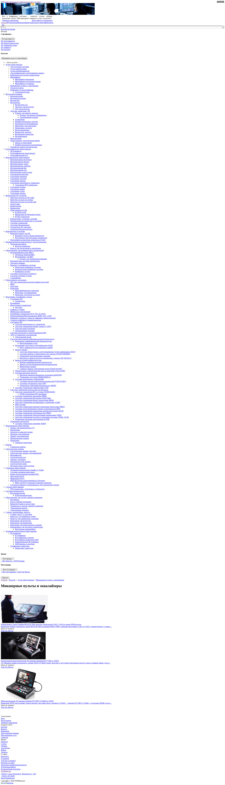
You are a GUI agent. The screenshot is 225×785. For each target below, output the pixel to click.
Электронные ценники (19, 510)
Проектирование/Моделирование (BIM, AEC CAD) (31, 316)
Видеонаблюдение (17, 493)
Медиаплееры (15, 138)
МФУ (12, 284)
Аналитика (5, 748)
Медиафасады (15, 455)
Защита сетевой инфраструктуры (28, 360)
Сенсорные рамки (17, 189)
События (41, 23)
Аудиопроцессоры (22, 92)
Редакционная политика (10, 769)
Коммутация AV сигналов (16, 196)
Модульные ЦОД (17, 476)
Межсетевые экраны (28, 367)
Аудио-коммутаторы (18, 69)
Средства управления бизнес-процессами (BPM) (34, 400)
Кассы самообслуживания (20, 502)
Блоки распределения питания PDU (24, 474)
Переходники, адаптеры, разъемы (23, 219)
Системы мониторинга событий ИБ (29, 379)
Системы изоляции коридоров (22, 472)
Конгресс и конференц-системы (23, 265)
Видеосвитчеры (16, 96)
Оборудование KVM (18, 210)
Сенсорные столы (17, 191)
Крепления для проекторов (21, 523)
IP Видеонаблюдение (23, 495)
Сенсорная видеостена (19, 174)
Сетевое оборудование (15, 487)
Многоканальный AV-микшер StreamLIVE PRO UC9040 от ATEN (27, 701)
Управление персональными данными (35, 356)
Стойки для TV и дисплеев (21, 514)
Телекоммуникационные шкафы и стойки (27, 470)
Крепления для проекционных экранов (26, 525)
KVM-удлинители (22, 217)
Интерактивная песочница (21, 160)
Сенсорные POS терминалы (26, 185)
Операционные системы (25, 331)
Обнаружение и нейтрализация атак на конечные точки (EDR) (40, 371)
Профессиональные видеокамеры (28, 145)
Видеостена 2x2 (21, 105)
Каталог (35, 23)
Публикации (12, 23)
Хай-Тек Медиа (23, 572)
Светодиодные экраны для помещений (25, 453)
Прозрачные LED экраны (20, 462)
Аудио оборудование (14, 65)
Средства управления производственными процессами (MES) (40, 407)
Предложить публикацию (42, 20)
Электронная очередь (18, 508)
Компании (21, 23)
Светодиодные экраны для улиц (23, 451)
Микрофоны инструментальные (28, 81)
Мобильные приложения (20, 312)
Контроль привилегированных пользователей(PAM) (41, 375)
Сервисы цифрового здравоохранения (25, 320)
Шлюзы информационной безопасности (36, 362)
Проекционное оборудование (17, 426)
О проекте (5, 759)
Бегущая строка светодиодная (22, 466)
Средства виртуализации (25, 329)
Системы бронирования (20, 225)
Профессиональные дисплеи (26, 122)
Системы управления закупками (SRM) (31, 396)
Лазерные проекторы (23, 443)
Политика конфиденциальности (14, 765)
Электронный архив (23, 337)
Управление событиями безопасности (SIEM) (38, 386)
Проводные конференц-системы (28, 267)
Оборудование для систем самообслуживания (24, 498)
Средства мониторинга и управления (30, 324)
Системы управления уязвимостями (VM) (32, 388)
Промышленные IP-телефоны (27, 542)
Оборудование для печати (16, 280)
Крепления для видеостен (20, 521)
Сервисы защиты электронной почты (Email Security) (41, 369)
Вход (3, 29)
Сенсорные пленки (18, 187)
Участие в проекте (8, 761)
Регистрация (10, 29)
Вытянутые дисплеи (23, 132)
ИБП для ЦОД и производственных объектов (33, 483)
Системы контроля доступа (26, 373)
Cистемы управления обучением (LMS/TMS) (33, 398)
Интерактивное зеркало (19, 162)
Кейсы (3, 750)
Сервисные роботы (18, 447)
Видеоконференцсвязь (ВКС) (22, 253)
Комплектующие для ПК (20, 234)
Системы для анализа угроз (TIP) (33, 383)
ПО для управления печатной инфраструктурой (29, 282)
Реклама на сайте (8, 763)
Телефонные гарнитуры (19, 546)
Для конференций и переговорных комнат (27, 73)
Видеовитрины (21, 136)
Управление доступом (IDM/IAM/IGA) (35, 377)
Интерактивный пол (18, 170)
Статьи (4, 744)
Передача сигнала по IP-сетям (22, 198)
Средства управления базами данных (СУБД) (33, 326)
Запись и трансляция (23, 143)
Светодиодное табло (18, 464)
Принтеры (14, 288)
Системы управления (18, 223)
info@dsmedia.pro (8, 778)
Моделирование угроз (28, 343)
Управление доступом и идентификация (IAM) (34, 345)
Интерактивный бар (18, 168)
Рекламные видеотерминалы (26, 124)
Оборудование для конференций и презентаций (25, 250)
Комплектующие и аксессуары (22, 504)
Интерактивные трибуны (20, 166)
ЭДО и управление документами (23, 335)
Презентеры (15, 430)
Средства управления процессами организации (29, 390)
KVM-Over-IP (20, 212)
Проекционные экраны (19, 438)
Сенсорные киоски (18, 181)
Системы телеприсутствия (21, 276)
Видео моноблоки (22, 130)
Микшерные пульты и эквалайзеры (24, 86)
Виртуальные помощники (20, 305)
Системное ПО (16, 322)
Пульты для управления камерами (33, 259)
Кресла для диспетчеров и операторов (25, 248)
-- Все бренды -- (7, 561)
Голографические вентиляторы (22, 153)
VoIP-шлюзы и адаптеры (25, 544)
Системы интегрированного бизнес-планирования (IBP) (37, 409)
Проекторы (14, 440)
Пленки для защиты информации (33, 115)
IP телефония (15, 533)
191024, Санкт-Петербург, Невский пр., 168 (18, 774)
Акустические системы (19, 67)
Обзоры (4, 746)
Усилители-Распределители (21, 229)
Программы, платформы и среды (19, 297)
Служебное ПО (16, 299)
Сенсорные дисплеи (18, 179)
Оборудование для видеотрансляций (25, 141)
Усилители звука (17, 88)
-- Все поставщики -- (9, 572)
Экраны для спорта (18, 459)
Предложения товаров (10, 733)
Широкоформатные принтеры (27, 291)
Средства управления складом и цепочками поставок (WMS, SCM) (42, 417)
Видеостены (15, 103)
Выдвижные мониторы (24, 134)
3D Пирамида (15, 151)
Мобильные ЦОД (17, 478)
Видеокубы (14, 100)
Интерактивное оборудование (18, 158)
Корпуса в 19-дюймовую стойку (23, 517)
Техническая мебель (18, 244)
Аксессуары (15, 204)
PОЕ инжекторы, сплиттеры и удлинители (27, 489)
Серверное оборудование (16, 468)
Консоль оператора (22, 246)
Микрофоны (15, 77)
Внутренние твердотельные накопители (31, 238)
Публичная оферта (8, 767)
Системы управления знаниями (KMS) (30, 424)
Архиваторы (20, 301)
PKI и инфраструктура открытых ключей (36, 348)
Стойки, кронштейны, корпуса (18, 512)
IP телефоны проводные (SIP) (27, 540)
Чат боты (18, 307)
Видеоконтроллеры (18, 98)
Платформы (15, 303)
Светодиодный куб (18, 457)
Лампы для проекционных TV (22, 428)
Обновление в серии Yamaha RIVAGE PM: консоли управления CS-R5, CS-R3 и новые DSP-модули (41, 624)
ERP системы (20, 405)
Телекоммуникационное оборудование (21, 531)
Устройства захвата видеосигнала (23, 147)
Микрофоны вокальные (24, 79)
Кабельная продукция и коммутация (24, 75)
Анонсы (4, 752)
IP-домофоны (20, 536)
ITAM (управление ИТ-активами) (33, 394)
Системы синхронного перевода (23, 274)
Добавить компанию (10, 20)
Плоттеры (14, 286)
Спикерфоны (15, 278)
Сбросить (5, 578)
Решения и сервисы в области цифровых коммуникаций (33, 318)
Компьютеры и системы (15, 231)
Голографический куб (19, 155)
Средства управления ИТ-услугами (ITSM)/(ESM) (35, 392)
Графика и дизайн (17, 310)
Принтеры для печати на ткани (27, 295)
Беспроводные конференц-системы (29, 269)
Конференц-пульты (22, 272)
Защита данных (21, 350)
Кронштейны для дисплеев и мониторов (26, 527)
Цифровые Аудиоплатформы (22, 90)
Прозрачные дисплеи (23, 128)
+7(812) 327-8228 (8, 776)
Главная (4, 23)
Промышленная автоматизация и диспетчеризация (26, 242)
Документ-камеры (17, 263)
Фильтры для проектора (19, 434)
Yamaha (21, 561)
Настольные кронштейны (25, 529)
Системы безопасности (15, 491)
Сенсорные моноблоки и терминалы (25, 183)
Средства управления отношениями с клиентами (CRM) (37, 402)
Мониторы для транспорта (25, 126)
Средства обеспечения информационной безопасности (32, 339)
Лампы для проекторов (19, 436)
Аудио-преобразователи (19, 71)
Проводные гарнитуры (24, 548)
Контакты (49, 23)
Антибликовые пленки (29, 117)
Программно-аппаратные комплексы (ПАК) (28, 240)
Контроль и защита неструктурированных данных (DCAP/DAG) (45, 358)
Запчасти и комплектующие (21, 432)
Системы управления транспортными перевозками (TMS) (38, 415)
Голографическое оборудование (18, 149)
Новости (4, 742)
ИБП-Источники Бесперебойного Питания (27, 481)
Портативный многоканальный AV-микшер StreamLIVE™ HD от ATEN (30, 661)
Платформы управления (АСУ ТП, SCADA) (28, 314)
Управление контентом (19, 421)
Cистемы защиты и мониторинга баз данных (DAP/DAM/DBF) (45, 354)
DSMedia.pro (6, 771)
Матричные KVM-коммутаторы (28, 215)
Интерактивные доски (19, 164)
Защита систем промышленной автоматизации (38, 364)
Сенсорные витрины (18, 177)
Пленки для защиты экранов (26, 113)
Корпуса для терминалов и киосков (24, 519)
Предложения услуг (9, 735)
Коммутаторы (15, 206)
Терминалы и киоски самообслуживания (26, 506)
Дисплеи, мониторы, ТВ (20, 111)
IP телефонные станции (24, 538)
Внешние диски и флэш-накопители (29, 236)
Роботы (9, 445)
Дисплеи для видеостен (24, 107)
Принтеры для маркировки (26, 293)
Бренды (29, 23)
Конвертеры (15, 208)
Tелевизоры (20, 119)
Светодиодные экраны (15, 449)
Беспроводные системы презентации (25, 261)
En (3, 25)
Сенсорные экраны (18, 193)
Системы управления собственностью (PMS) (33, 413)
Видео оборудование (14, 94)
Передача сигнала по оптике (21, 200)
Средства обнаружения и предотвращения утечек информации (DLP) (47, 352)
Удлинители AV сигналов (20, 227)
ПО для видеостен (22, 109)
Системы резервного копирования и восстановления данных (34, 485)
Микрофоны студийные (24, 84)
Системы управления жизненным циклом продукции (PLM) (39, 411)
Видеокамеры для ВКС (24, 257)
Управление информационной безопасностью (33, 341)
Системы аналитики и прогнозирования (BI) (28, 333)
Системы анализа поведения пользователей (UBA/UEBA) (43, 381)
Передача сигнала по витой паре (23, 202)
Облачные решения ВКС (25, 255)
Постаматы (14, 500)
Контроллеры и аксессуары (21, 172)
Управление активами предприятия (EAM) (32, 419)
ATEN (16, 561)
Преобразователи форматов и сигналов (26, 221)
